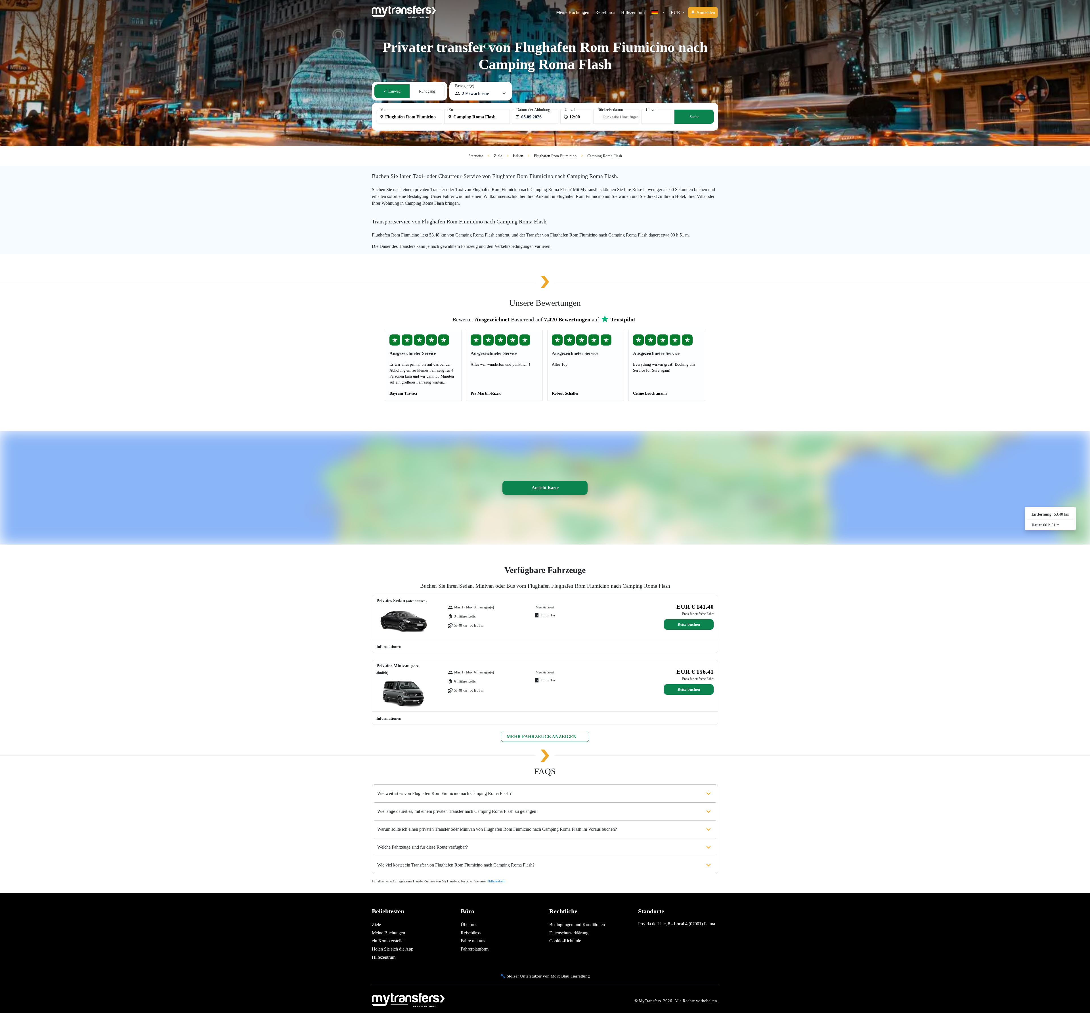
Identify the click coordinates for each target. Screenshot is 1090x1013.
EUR (676, 12)
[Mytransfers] (404, 12)
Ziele (376, 924)
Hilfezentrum (633, 12)
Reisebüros (605, 12)
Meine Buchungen (572, 12)
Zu (450, 110)
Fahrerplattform (475, 949)
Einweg (394, 91)
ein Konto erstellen (389, 940)
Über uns (469, 924)
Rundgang (427, 91)
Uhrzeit (571, 110)
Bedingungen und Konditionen (577, 924)
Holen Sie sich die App (392, 949)
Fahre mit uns (473, 940)
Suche (694, 117)
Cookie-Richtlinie (565, 940)
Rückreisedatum (610, 110)
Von (383, 110)
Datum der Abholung (533, 110)
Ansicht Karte (545, 487)
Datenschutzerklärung (568, 932)
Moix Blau (560, 976)
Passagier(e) (464, 86)
